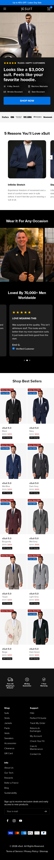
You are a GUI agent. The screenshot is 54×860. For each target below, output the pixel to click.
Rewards (8, 777)
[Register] (45, 811)
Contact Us (35, 754)
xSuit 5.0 (6, 428)
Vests (7, 733)
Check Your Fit (37, 741)
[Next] (50, 157)
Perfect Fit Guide (38, 718)
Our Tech (8, 772)
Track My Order (37, 723)
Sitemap (44, 851)
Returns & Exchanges (35, 730)
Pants (7, 728)
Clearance (9, 748)
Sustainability (10, 793)
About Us (8, 767)
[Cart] (49, 9)
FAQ (32, 713)
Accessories (10, 743)
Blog (6, 787)
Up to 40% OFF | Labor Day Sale (27, 2)
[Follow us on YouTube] (20, 821)
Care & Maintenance (36, 748)
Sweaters (8, 738)
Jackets (8, 723)
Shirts (7, 718)
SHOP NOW (27, 100)
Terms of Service (14, 851)
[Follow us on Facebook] (7, 821)
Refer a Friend (11, 782)
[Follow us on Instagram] (14, 821)
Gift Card (8, 753)
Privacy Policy (31, 851)
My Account (36, 736)
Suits (6, 713)
